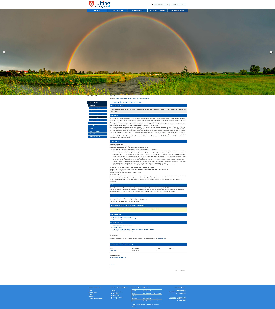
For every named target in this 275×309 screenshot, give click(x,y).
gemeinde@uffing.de (118, 297)
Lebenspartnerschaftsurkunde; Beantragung (123, 231)
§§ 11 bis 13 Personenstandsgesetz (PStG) (122, 217)
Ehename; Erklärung (117, 227)
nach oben (183, 270)
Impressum (91, 294)
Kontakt (90, 290)
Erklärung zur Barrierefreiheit (95, 298)
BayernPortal (160, 238)
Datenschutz (91, 296)
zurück (112, 265)
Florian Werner (114, 96)
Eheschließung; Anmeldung (118, 257)
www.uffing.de (116, 299)
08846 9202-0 (116, 293)
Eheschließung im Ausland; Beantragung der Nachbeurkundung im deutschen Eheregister (133, 229)
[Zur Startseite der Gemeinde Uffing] (152, 4)
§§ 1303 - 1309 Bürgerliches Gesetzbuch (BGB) (123, 219)
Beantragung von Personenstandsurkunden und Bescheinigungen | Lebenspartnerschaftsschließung (136, 209)
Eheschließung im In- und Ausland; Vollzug (122, 225)
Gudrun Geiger (113, 250)
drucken (176, 270)
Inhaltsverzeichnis (93, 292)
